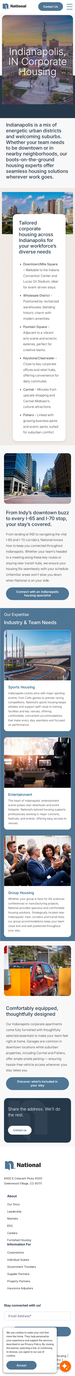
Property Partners (18, 1281)
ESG (10, 1225)
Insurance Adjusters (20, 1288)
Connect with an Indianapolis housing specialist (37, 593)
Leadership (14, 1211)
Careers (12, 1233)
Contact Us (50, 6)
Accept (21, 1365)
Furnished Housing (19, 1240)
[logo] (23, 1165)
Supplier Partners (18, 1274)
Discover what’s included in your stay (37, 1083)
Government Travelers (21, 1266)
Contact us (20, 1130)
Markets (12, 1218)
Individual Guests (18, 1259)
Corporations (15, 1252)
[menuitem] (14, 6)
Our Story (13, 1204)
